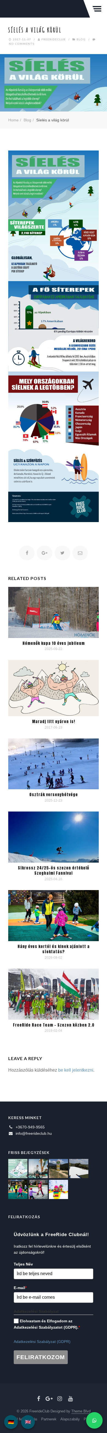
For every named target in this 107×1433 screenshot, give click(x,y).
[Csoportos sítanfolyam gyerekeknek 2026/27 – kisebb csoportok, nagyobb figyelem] (38, 1168)
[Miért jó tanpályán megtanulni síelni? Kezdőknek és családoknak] (58, 1189)
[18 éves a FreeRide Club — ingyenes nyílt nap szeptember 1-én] (78, 1168)
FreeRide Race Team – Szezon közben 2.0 (53, 1025)
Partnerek (49, 1419)
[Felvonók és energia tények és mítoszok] (17, 1168)
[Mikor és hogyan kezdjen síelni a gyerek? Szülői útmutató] (38, 1189)
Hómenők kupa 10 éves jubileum (53, 643)
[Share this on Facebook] (27, 553)
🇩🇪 (11, 1422)
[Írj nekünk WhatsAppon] (94, 1420)
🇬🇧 (28, 1422)
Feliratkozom (40, 1357)
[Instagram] (59, 1398)
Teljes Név (23, 1264)
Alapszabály (70, 1419)
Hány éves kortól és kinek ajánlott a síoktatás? (54, 949)
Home (13, 120)
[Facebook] (38, 1398)
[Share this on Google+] (44, 553)
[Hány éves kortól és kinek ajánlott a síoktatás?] (17, 1189)
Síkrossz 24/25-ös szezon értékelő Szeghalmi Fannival (53, 870)
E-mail (20, 1288)
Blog (81, 39)
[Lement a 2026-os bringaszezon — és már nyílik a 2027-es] (58, 1168)
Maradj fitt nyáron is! (53, 721)
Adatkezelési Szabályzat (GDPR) (42, 1341)
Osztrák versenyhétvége (53, 795)
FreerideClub (53, 39)
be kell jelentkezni (75, 1070)
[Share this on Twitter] (62, 553)
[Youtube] (70, 1398)
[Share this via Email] (80, 553)
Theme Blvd (81, 1411)
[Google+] (49, 1398)
